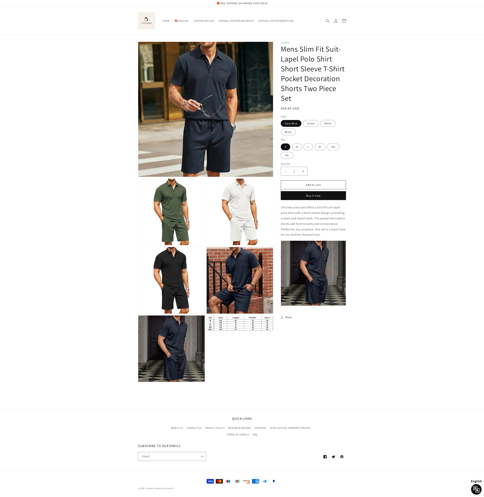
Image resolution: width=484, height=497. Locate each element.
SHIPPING (260, 428)
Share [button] (288, 317)
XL (320, 147)
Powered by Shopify (164, 488)
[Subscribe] (202, 456)
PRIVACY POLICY (215, 428)
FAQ (255, 434)
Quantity (285, 163)
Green (311, 123)
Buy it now (313, 195)
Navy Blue (291, 123)
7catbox (150, 488)
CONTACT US (194, 428)
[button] (327, 21)
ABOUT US (177, 428)
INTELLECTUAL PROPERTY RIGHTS (290, 428)
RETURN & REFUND (239, 428)
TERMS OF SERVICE (238, 434)
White (328, 123)
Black (288, 132)
